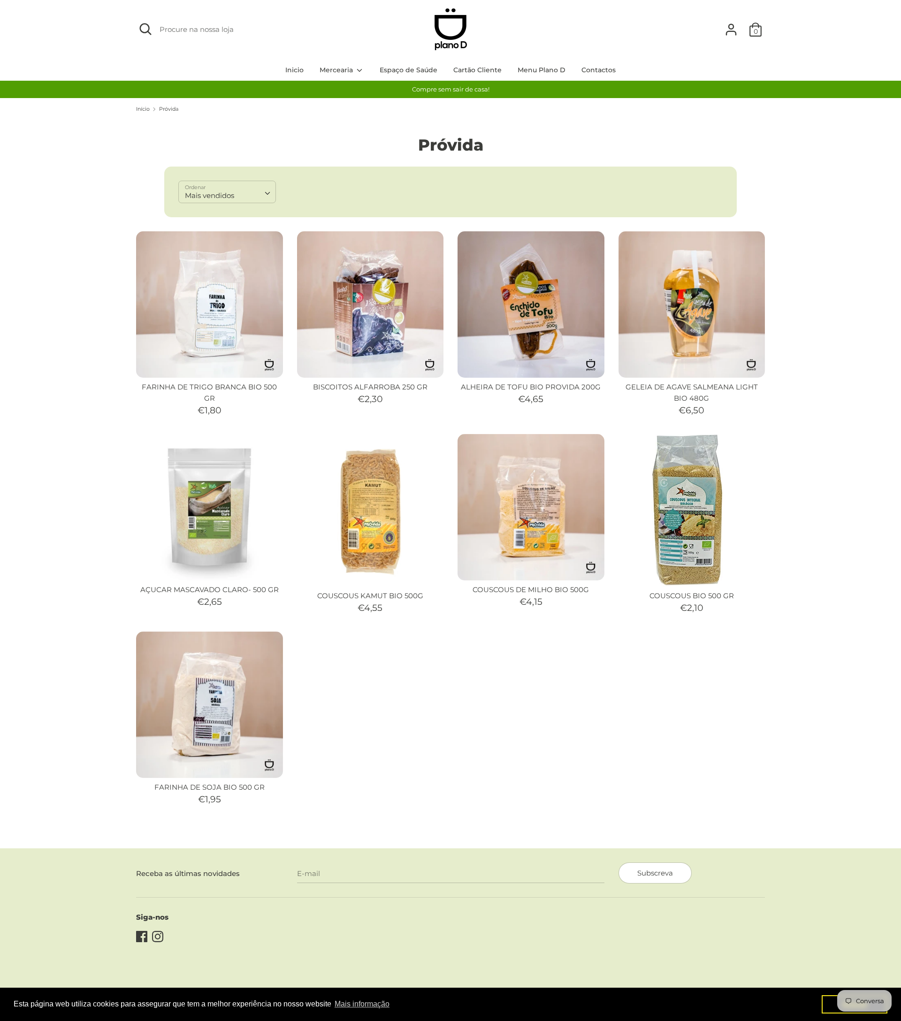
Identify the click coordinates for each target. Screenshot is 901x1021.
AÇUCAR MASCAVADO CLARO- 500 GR (209, 589)
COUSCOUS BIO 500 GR (691, 595)
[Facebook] (141, 935)
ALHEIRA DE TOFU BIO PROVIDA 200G (531, 386)
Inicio (294, 70)
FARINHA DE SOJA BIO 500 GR (209, 787)
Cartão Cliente (477, 70)
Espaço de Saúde (408, 70)
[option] (450, 89)
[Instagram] (157, 935)
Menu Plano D (541, 70)
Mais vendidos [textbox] (209, 195)
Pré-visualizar (210, 362)
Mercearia (337, 70)
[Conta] (731, 25)
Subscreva (655, 873)
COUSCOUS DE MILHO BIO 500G (531, 589)
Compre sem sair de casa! (450, 89)
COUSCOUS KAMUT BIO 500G (370, 595)
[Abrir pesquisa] (145, 29)
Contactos (598, 70)
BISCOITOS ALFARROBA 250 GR (370, 386)
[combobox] (227, 192)
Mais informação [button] (362, 1004)
